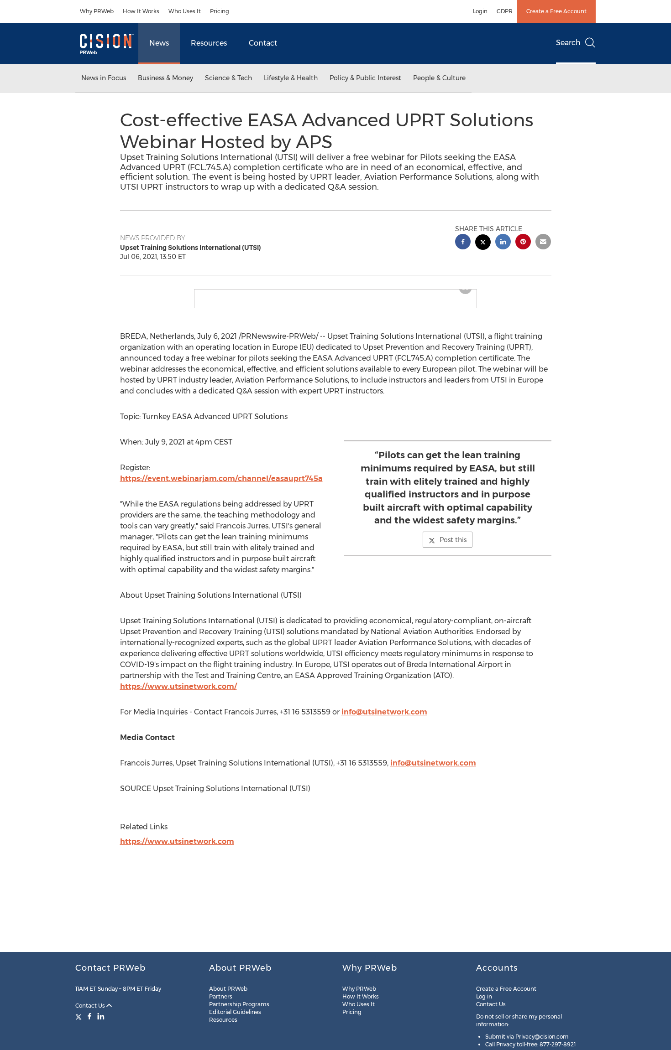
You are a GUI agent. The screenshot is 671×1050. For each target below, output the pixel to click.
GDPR (505, 11)
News (159, 43)
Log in (484, 996)
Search (568, 42)
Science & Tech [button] (228, 78)
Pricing (219, 11)
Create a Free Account (556, 11)
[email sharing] (543, 243)
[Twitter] (79, 1016)
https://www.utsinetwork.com (177, 848)
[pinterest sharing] (523, 243)
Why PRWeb (97, 11)
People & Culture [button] (439, 78)
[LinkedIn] (101, 1016)
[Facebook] (89, 1016)
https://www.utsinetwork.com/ (178, 693)
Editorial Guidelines (235, 1012)
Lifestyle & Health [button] (291, 78)
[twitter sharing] (483, 243)
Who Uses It (184, 11)
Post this (453, 547)
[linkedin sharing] (503, 243)
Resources (209, 43)
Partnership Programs (239, 1004)
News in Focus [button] (103, 78)
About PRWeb (228, 988)
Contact (263, 43)
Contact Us (90, 1005)
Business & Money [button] (165, 78)
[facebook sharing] (463, 243)
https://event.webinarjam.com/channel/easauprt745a (221, 485)
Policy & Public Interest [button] (365, 78)
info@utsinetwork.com (384, 719)
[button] (335, 293)
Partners (220, 996)
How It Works (141, 11)
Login (480, 11)
